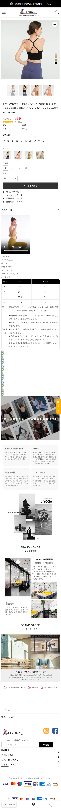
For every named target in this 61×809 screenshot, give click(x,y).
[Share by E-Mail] (17, 141)
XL (26, 168)
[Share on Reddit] (30, 141)
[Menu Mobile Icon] (3, 12)
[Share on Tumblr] (13, 141)
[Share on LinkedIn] (26, 141)
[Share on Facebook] (4, 141)
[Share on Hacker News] (39, 141)
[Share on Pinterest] (21, 141)
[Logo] (28, 12)
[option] (30, 49)
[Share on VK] (43, 141)
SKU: (5, 125)
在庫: (5, 128)
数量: (5, 173)
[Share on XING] (35, 141)
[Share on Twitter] (8, 141)
